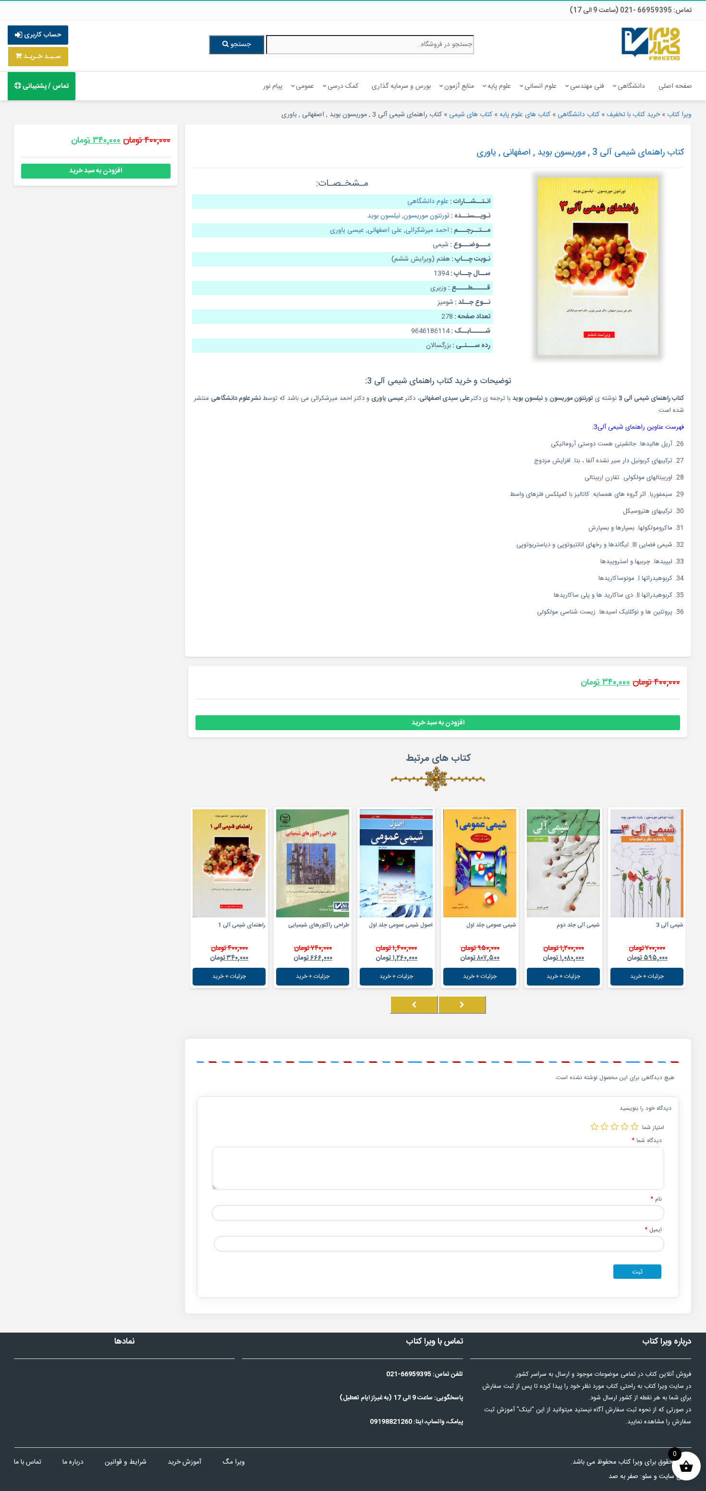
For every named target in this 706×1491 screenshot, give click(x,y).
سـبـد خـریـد (41, 56)
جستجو (240, 44)
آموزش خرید (184, 1462)
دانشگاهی (631, 86)
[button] (683, 1014)
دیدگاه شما (647, 1140)
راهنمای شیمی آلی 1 (242, 925)
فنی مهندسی (587, 86)
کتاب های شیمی (470, 114)
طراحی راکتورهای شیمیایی (318, 925)
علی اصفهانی (384, 230)
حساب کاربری (41, 35)
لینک (525, 1410)
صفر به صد (623, 1476)
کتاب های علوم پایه (524, 114)
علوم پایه (499, 86)
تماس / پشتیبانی (45, 86)
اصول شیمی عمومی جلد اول (401, 925)
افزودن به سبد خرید (438, 723)
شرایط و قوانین (125, 1462)
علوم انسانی (540, 86)
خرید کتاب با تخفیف (633, 114)
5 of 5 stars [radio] (594, 1126)
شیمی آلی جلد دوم (578, 925)
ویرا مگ (233, 1462)
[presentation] (462, 1005)
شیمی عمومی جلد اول (491, 925)
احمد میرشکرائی (427, 230)
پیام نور (272, 86)
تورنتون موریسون (426, 216)
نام (656, 1199)
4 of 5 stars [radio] (604, 1126)
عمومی (305, 86)
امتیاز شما (653, 1127)
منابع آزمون (459, 86)
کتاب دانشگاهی (578, 114)
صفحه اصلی (675, 86)
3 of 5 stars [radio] (614, 1126)
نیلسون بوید (383, 216)
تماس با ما (27, 1462)
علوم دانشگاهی (428, 201)
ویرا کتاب (679, 114)
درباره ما (73, 1462)
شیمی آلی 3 (669, 925)
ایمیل (653, 1230)
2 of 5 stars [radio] (625, 1126)
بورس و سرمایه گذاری (401, 86)
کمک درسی (343, 86)
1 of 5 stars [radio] (635, 1126)
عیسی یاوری (347, 230)
